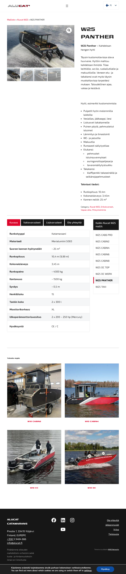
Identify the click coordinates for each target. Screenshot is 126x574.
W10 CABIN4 (91, 421)
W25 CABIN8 (103, 260)
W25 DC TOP (103, 267)
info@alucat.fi (14, 542)
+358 (10, 539)
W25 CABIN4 (103, 247)
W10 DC (92, 487)
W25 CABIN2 (102, 241)
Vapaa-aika (86, 210)
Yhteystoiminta (99, 210)
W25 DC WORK (104, 273)
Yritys (116, 529)
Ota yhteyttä (113, 520)
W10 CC (34, 487)
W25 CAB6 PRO (104, 234)
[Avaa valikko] (67, 6)
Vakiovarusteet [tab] (32, 222)
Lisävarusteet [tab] (54, 222)
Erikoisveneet (107, 207)
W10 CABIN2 (34, 421)
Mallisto (11, 19)
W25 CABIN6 (102, 254)
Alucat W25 (22, 19)
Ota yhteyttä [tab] (74, 222)
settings (88, 570)
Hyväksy (105, 569)
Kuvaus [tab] (14, 222)
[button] (69, 30)
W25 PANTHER (104, 280)
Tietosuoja (113, 534)
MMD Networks (113, 549)
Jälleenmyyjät (112, 525)
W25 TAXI (101, 286)
